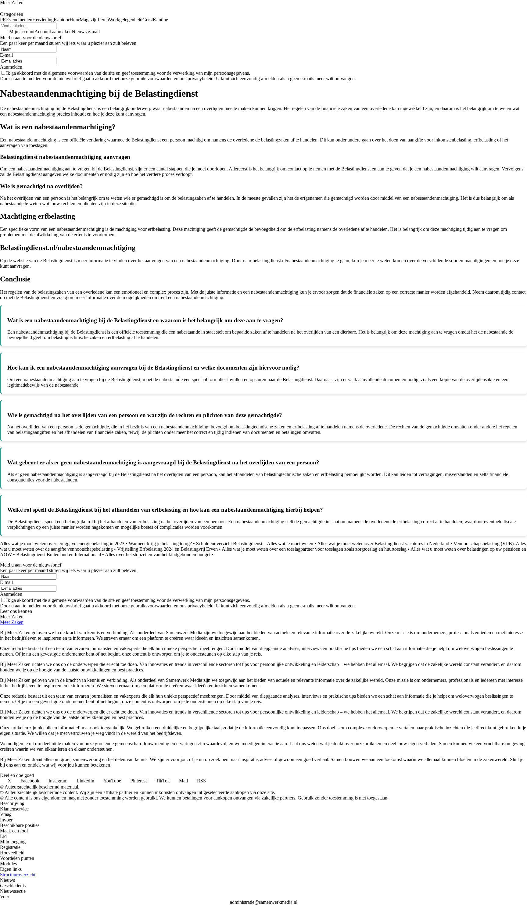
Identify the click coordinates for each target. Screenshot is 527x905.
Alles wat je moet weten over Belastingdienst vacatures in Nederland (383, 543)
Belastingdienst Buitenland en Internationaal (58, 554)
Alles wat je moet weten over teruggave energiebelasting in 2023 (62, 543)
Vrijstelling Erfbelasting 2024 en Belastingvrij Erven (167, 549)
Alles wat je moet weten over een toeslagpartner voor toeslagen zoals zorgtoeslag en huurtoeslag (314, 549)
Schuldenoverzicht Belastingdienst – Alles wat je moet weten (254, 543)
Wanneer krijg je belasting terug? (160, 543)
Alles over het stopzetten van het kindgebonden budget (157, 554)
